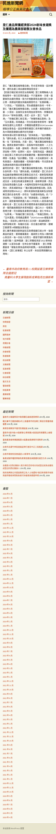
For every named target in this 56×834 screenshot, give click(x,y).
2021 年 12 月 (8, 732)
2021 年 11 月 (8, 736)
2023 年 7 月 (8, 651)
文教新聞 (6, 364)
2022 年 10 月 (8, 689)
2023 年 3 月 (8, 668)
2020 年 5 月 (8, 813)
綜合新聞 (6, 377)
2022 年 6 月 (8, 706)
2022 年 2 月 (8, 723)
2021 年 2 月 (8, 775)
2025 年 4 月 (8, 562)
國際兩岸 (6, 334)
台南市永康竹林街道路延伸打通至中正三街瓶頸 (23, 447)
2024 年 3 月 (8, 617)
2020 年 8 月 (8, 800)
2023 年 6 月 (8, 655)
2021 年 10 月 (8, 741)
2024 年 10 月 (8, 587)
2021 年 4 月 (8, 766)
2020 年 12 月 (8, 783)
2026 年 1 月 (8, 523)
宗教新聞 (6, 347)
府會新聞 (6, 351)
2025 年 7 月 (8, 549)
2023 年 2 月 (8, 672)
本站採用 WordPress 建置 (13, 828)
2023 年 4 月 (8, 664)
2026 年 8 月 (8, 494)
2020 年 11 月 (8, 787)
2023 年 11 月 (8, 634)
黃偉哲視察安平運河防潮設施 (15, 428)
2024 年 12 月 (8, 579)
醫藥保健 (6, 398)
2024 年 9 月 (8, 592)
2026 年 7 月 (8, 498)
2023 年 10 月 (8, 638)
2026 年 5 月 (8, 506)
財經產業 (6, 390)
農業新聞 (24, 33)
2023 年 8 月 (8, 647)
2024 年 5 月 (8, 609)
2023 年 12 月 (8, 630)
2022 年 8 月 (8, 698)
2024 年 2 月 (8, 621)
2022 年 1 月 (8, 728)
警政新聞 (6, 386)
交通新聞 (6, 317)
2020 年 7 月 (8, 804)
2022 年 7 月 (8, 702)
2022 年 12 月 (8, 681)
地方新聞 (6, 339)
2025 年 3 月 (8, 566)
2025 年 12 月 (8, 528)
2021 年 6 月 (8, 758)
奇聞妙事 (6, 343)
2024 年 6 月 (8, 604)
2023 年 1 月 (8, 677)
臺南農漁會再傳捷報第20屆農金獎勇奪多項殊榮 (23, 439)
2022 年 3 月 (8, 719)
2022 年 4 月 (8, 715)
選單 (5, 14)
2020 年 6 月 (8, 809)
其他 (5, 326)
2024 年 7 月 (8, 600)
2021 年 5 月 (8, 762)
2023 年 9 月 (8, 643)
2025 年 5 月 (8, 557)
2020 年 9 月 (8, 796)
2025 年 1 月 (8, 574)
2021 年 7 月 (8, 753)
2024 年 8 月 (8, 596)
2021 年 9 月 (8, 745)
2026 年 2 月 (8, 519)
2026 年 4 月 (8, 511)
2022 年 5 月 (8, 711)
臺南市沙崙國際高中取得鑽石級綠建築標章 (21, 417)
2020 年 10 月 (8, 792)
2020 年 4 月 (8, 817)
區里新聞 (6, 330)
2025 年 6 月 (8, 553)
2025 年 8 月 (8, 545)
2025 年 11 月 (8, 532)
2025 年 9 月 (8, 540)
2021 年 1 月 (8, 779)
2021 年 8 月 (8, 749)
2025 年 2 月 (8, 570)
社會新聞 (6, 373)
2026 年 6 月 (8, 502)
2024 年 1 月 (8, 626)
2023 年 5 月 (8, 660)
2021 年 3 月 (8, 770)
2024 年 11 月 (8, 583)
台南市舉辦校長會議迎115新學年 (16, 454)
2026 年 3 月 (8, 515)
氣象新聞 (6, 368)
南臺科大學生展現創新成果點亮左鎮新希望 (28, 279)
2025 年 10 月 (8, 536)
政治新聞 (6, 360)
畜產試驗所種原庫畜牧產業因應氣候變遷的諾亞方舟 (24, 458)
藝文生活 (6, 381)
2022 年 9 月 (8, 694)
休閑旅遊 (6, 322)
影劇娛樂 (6, 356)
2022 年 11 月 (8, 685)
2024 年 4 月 (8, 613)
